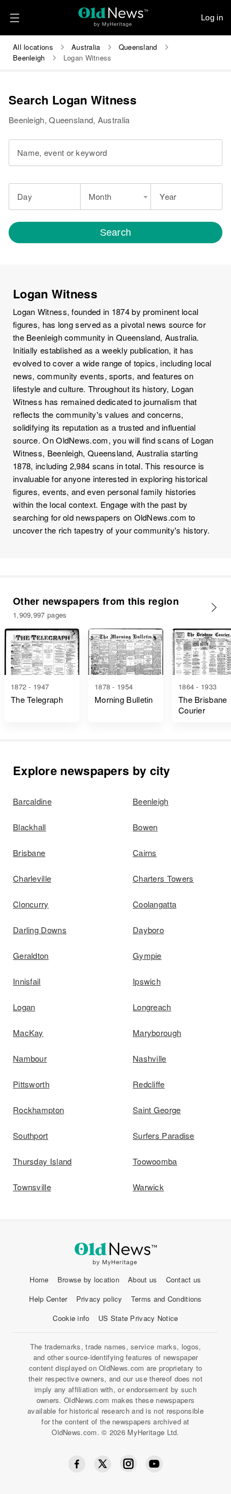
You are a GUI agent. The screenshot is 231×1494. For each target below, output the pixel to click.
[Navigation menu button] (14, 17)
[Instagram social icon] (128, 1464)
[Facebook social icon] (76, 1464)
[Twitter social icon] (102, 1464)
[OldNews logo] (113, 13)
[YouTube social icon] (154, 1464)
